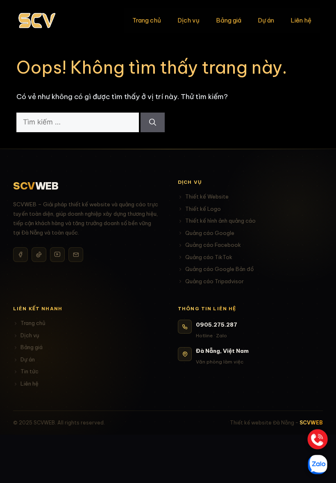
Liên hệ (301, 20)
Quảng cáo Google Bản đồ (219, 269)
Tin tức (29, 371)
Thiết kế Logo (203, 208)
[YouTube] (57, 254)
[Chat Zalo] (317, 464)
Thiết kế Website (207, 196)
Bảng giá (228, 20)
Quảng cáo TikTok (208, 257)
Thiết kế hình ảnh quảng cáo (220, 220)
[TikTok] (39, 254)
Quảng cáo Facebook (213, 245)
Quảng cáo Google (209, 233)
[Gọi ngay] (318, 439)
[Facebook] (20, 254)
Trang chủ (146, 20)
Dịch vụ (188, 20)
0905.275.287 (216, 324)
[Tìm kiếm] (153, 122)
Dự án (266, 20)
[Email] (75, 254)
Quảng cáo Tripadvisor (214, 281)
